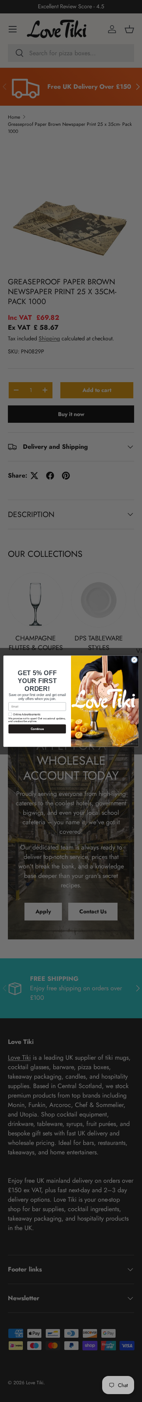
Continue (37, 729)
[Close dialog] (134, 660)
